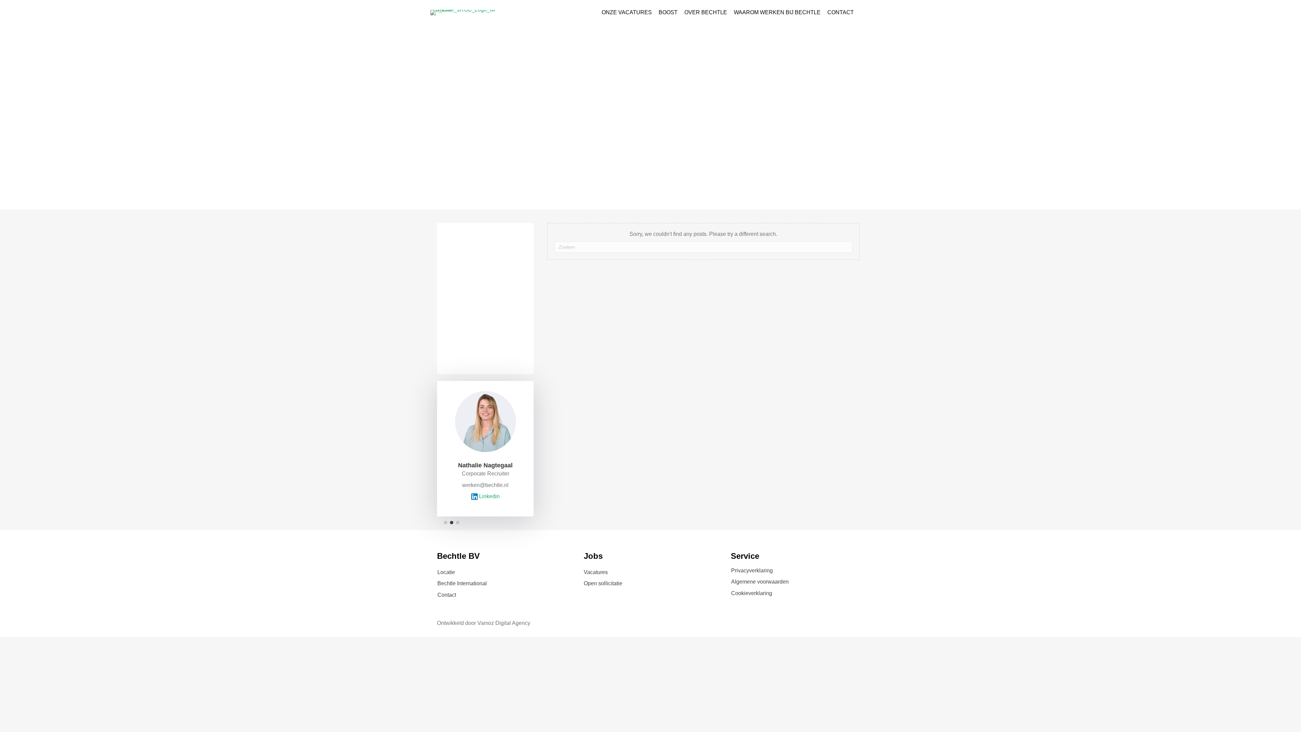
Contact (446, 595)
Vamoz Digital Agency (503, 623)
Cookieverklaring (751, 593)
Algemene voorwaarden (760, 582)
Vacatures (596, 572)
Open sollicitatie (603, 583)
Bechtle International (462, 583)
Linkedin (489, 496)
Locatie (446, 572)
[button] (445, 522)
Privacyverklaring (752, 570)
